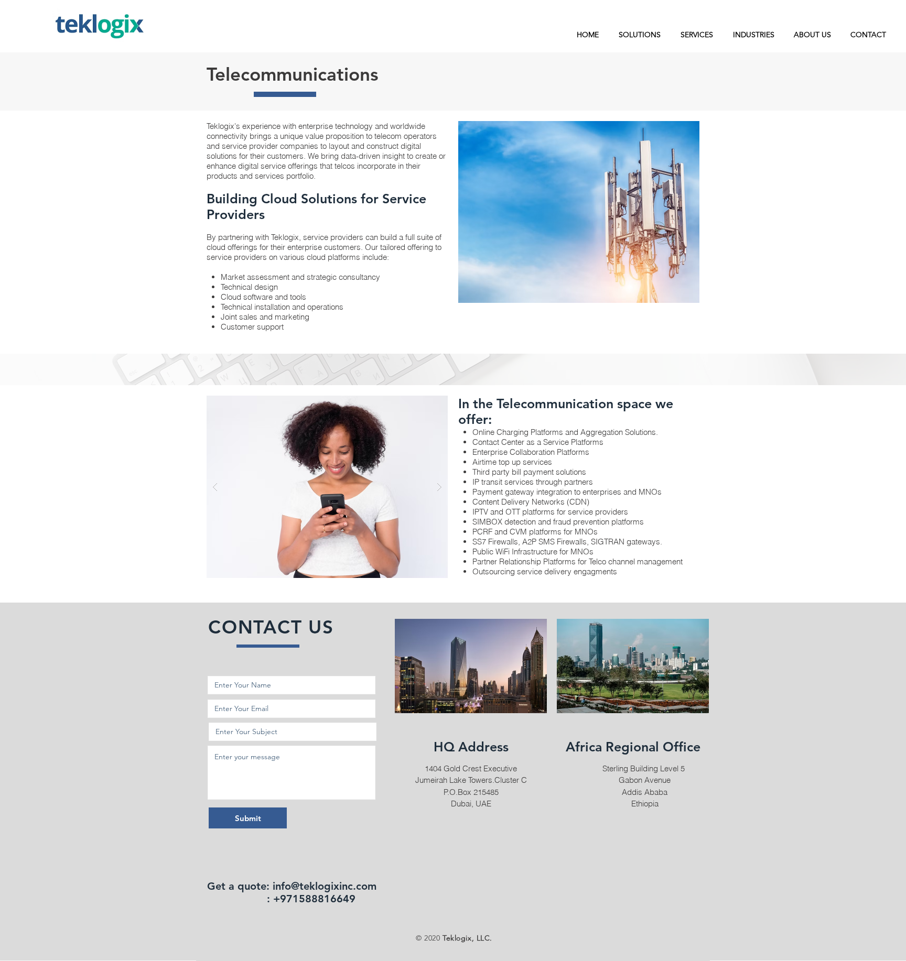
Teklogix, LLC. (467, 938)
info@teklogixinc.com (324, 886)
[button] (640, 35)
